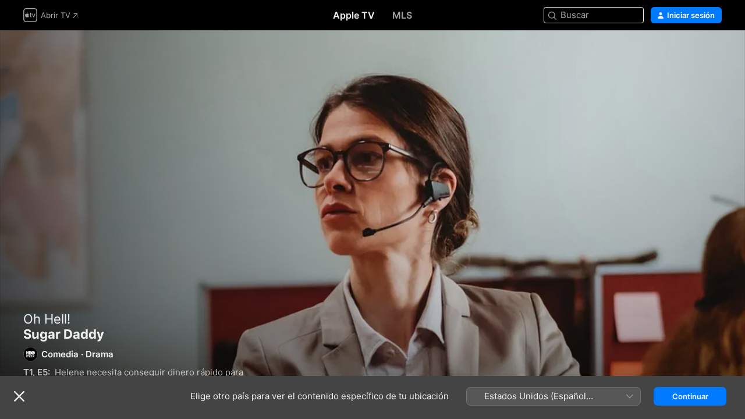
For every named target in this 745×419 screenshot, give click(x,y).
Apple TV (354, 15)
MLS (402, 15)
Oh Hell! (46, 318)
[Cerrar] (19, 396)
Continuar (690, 396)
